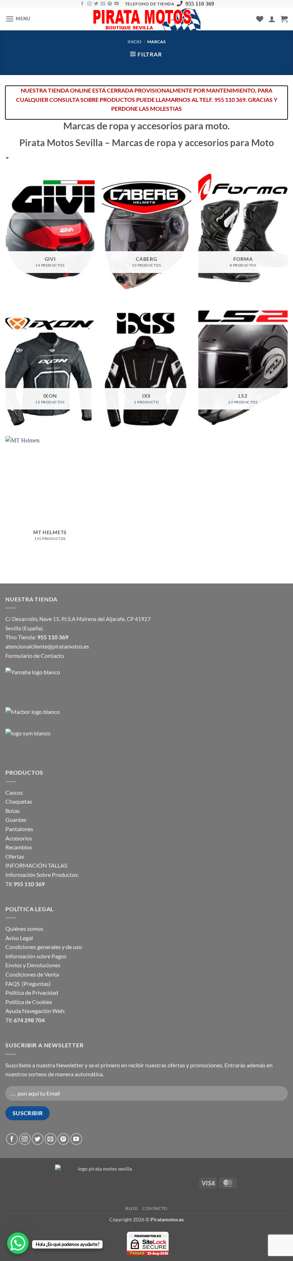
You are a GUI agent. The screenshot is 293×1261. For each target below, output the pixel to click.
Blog (131, 1208)
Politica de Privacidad (31, 992)
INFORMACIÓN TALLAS (36, 865)
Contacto (155, 1208)
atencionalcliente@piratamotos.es (47, 646)
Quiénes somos (24, 928)
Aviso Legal (19, 937)
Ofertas (14, 856)
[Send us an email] (103, 3)
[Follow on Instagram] (89, 3)
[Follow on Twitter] (96, 3)
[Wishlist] (259, 19)
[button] (17, 19)
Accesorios (18, 838)
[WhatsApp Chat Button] (18, 1243)
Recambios (18, 847)
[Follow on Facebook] (82, 3)
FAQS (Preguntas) (28, 983)
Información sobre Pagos (35, 956)
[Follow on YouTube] (116, 3)
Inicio (134, 41)
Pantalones (19, 828)
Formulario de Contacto (34, 655)
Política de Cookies (28, 1001)
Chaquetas (18, 801)
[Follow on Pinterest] (110, 3)
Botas (12, 810)
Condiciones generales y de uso (43, 946)
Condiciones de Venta (32, 974)
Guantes (15, 819)
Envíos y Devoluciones (32, 965)
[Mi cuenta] (271, 19)
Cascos (14, 792)
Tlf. (25, 883)
